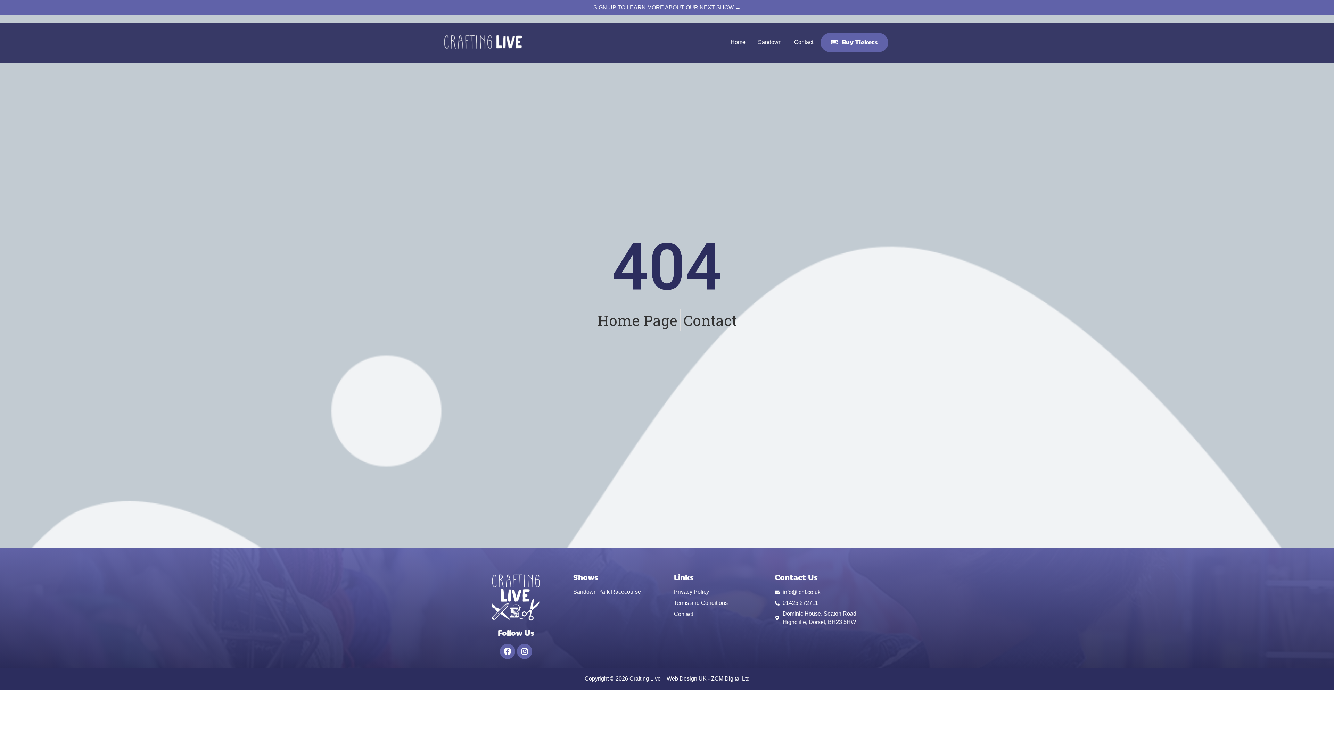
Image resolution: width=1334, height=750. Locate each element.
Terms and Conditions (701, 603)
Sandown (770, 42)
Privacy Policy (691, 592)
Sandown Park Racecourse (607, 592)
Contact (803, 42)
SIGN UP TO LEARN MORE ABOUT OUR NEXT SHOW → (667, 7)
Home (738, 42)
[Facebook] (507, 651)
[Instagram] (524, 651)
